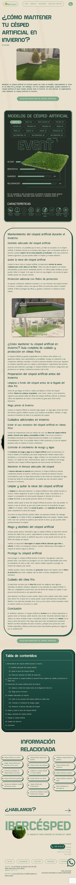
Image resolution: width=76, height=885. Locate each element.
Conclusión (11, 725)
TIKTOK (9, 861)
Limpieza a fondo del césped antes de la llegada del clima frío (32, 688)
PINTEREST (65, 861)
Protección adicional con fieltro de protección (26, 675)
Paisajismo (42, 4)
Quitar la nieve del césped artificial (23, 671)
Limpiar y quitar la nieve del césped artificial (22, 710)
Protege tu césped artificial (16, 718)
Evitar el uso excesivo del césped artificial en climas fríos (30, 699)
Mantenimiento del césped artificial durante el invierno (24, 664)
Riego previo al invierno (19, 691)
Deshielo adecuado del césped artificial (23, 667)
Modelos (33, 4)
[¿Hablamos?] (68, 810)
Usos (26, 4)
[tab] (16, 122)
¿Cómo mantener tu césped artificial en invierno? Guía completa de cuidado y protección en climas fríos (37, 680)
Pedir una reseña (66, 871)
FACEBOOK (51, 861)
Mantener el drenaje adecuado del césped (26, 706)
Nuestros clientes (55, 4)
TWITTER (37, 861)
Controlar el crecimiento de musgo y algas (25, 703)
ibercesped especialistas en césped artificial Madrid (56, 872)
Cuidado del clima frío (14, 721)
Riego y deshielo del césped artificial (19, 714)
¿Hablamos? (20, 809)
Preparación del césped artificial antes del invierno (24, 684)
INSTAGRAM (23, 861)
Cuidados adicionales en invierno (18, 695)
